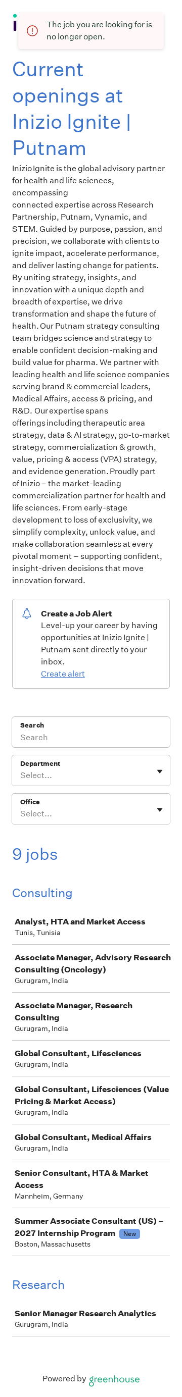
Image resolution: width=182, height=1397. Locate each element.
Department (40, 763)
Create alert (63, 674)
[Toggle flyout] (160, 771)
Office (30, 802)
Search (32, 725)
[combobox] (21, 775)
